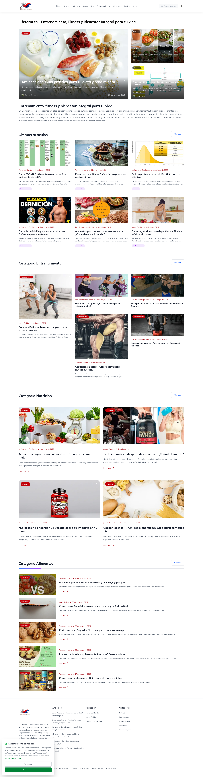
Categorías (125, 707)
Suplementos (88, 6)
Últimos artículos (62, 6)
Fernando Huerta (25, 170)
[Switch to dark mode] (182, 6)
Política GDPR (85, 768)
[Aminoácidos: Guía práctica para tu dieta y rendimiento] (73, 64)
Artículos (57, 707)
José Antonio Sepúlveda (141, 170)
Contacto (74, 768)
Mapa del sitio (111, 768)
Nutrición (76, 6)
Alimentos (117, 6)
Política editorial (97, 768)
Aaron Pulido (137, 227)
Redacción (91, 707)
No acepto (28, 764)
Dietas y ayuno (130, 6)
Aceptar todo (28, 770)
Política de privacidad (60, 768)
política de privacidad (13, 758)
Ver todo (177, 134)
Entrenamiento (103, 6)
